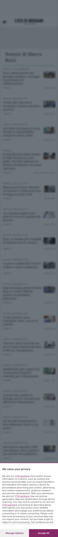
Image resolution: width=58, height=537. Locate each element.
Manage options (14, 533)
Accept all (43, 533)
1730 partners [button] (22, 476)
